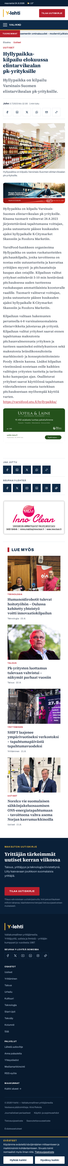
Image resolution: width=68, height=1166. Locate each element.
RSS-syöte (11, 1073)
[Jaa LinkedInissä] (17, 112)
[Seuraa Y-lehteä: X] (17, 488)
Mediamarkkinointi (15, 1066)
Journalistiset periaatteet (18, 1113)
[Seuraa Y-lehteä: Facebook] (7, 488)
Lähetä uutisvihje (14, 1047)
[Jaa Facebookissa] (7, 112)
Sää (7, 1031)
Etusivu (7, 42)
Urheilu (8, 992)
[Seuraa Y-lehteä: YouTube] (27, 488)
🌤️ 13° (30, 3)
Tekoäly (9, 1018)
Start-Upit (10, 1011)
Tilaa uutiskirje (52, 13)
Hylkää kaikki (18, 1160)
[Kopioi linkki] (56, 112)
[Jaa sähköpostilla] (46, 112)
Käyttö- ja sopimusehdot (46, 1113)
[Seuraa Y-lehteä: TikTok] (56, 488)
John (6, 103)
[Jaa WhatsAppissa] (36, 112)
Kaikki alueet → (13, 1088)
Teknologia (11, 1005)
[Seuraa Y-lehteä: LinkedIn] (36, 488)
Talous (8, 985)
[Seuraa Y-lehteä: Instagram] (46, 488)
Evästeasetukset (13, 1128)
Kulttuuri (9, 998)
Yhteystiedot (12, 1060)
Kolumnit (9, 1025)
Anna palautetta (13, 1053)
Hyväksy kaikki (49, 1160)
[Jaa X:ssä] (27, 112)
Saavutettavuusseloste (38, 1120)
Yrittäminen (11, 978)
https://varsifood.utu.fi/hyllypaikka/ (30, 402)
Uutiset (17, 42)
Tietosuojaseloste (14, 1120)
